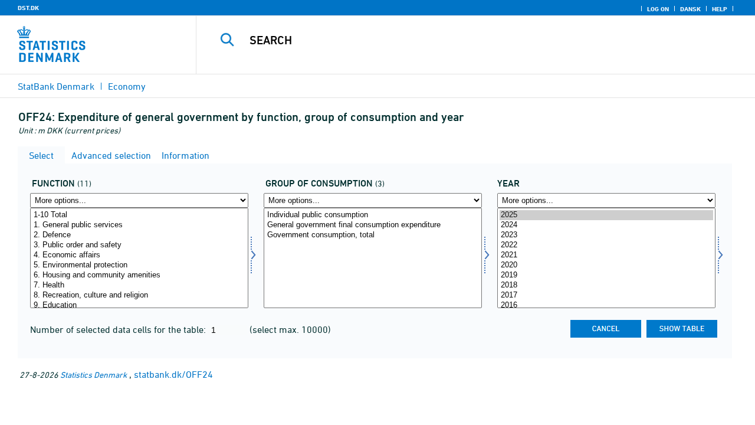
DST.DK (28, 8)
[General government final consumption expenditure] (373, 225)
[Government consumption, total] (373, 235)
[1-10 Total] (139, 215)
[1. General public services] (139, 225)
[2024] (606, 225)
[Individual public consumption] (373, 215)
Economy (127, 86)
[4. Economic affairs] (139, 255)
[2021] (606, 255)
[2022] (606, 245)
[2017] (606, 295)
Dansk (690, 9)
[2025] (606, 215)
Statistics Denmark (93, 375)
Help (719, 9)
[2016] (606, 305)
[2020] (606, 265)
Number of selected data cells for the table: (119, 329)
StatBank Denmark (56, 86)
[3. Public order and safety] (139, 245)
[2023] (606, 235)
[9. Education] (139, 305)
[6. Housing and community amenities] (139, 275)
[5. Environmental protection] (139, 265)
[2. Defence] (139, 235)
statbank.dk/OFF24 (173, 374)
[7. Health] (139, 285)
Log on (658, 9)
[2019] (606, 275)
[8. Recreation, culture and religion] (139, 295)
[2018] (606, 285)
